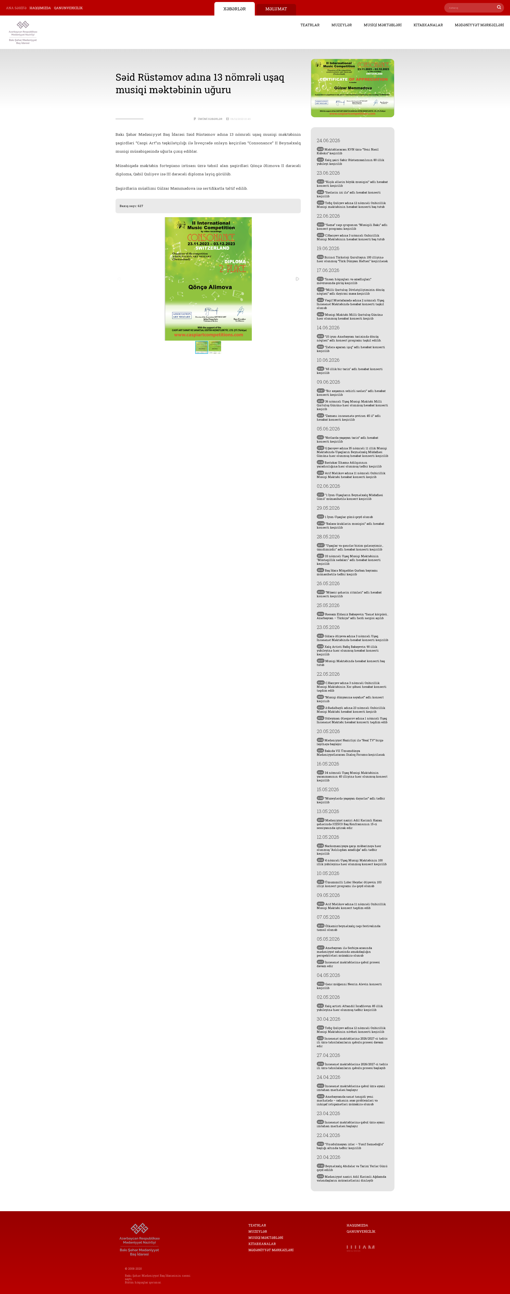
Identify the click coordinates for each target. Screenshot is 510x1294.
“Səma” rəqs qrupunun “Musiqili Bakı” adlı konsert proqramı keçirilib (352, 227)
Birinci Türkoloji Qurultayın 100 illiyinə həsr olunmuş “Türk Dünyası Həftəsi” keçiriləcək (352, 259)
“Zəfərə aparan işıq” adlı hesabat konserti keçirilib (351, 349)
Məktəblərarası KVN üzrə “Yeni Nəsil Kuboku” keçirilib (348, 151)
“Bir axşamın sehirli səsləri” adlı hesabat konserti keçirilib (351, 393)
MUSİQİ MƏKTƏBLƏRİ (383, 25)
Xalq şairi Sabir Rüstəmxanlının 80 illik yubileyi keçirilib (350, 162)
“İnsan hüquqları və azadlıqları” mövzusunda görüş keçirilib (344, 281)
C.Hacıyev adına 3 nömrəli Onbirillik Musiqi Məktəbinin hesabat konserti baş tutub (351, 237)
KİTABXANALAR (428, 25)
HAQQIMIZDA (40, 8)
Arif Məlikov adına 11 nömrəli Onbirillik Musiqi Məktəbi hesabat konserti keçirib (351, 475)
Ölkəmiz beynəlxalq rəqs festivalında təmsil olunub (348, 928)
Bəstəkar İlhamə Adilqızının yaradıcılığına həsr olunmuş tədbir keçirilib (349, 464)
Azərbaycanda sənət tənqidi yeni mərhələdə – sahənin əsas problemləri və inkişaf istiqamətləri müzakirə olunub (347, 1100)
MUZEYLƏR (342, 25)
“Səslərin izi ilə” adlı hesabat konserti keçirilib (349, 194)
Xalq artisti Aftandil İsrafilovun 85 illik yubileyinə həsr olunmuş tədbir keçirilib (350, 1008)
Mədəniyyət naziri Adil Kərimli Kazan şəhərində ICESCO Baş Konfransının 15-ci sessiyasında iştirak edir (349, 824)
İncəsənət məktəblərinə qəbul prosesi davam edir (348, 964)
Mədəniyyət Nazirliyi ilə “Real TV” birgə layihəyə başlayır (350, 742)
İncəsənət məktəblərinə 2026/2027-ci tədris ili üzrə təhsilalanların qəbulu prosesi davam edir (352, 1042)
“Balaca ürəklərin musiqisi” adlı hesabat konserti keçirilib (350, 525)
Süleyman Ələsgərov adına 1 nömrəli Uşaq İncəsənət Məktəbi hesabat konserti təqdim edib (352, 720)
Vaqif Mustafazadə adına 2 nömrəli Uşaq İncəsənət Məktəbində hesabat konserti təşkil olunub (350, 304)
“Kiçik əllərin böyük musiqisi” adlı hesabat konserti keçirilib (352, 184)
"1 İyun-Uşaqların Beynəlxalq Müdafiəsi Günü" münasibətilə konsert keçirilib (350, 497)
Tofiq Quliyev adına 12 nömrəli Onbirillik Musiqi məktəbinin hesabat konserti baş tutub (351, 205)
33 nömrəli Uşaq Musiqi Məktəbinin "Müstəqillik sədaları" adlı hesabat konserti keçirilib (349, 560)
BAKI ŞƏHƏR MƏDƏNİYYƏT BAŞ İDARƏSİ (23, 32)
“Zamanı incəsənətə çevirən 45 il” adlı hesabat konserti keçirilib (349, 417)
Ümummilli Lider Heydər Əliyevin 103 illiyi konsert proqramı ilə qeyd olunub (349, 884)
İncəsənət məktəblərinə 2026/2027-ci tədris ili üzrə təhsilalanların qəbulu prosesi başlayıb (352, 1066)
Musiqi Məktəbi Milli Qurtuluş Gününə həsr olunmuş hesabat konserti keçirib (350, 316)
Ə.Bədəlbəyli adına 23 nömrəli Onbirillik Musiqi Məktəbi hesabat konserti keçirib (351, 709)
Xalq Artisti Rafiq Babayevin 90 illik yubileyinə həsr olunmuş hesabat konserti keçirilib (348, 650)
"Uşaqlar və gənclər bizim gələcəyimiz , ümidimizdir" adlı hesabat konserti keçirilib (350, 547)
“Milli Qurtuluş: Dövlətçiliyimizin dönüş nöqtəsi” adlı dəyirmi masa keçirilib (350, 291)
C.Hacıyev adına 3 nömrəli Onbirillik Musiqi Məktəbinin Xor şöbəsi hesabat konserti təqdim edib (351, 686)
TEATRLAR (310, 25)
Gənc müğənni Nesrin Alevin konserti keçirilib (349, 986)
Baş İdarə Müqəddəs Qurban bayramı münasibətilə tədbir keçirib (347, 572)
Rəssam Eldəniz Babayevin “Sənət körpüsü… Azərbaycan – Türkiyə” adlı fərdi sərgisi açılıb (352, 616)
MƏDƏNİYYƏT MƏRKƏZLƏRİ (479, 25)
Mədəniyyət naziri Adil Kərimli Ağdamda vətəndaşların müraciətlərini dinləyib (351, 1178)
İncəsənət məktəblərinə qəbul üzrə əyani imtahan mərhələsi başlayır (351, 1088)
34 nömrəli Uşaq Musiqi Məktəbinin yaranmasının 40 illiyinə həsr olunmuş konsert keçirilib (352, 776)
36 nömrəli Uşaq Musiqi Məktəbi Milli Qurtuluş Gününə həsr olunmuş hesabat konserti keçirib (352, 405)
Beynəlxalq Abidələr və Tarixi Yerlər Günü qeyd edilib (352, 1168)
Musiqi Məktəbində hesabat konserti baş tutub (351, 663)
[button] (297, 279)
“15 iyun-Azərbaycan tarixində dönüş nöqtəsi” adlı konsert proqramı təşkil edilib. (349, 338)
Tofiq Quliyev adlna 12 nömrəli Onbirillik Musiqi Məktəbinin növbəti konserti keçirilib (351, 1030)
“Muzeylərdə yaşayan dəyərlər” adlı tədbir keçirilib (351, 800)
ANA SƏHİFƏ (16, 8)
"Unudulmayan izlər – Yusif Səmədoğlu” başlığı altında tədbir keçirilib (350, 1146)
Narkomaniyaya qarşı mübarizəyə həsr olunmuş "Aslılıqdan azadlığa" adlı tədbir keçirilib (349, 849)
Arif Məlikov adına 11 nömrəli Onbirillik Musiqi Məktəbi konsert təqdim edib (351, 906)
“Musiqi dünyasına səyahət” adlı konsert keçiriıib (350, 699)
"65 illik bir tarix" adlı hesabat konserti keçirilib (350, 371)
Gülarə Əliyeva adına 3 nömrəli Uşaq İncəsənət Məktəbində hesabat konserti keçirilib (352, 638)
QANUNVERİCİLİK (68, 8)
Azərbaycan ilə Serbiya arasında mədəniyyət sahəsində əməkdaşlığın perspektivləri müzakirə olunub (344, 951)
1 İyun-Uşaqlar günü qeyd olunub (345, 517)
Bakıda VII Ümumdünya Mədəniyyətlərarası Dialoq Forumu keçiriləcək (351, 752)
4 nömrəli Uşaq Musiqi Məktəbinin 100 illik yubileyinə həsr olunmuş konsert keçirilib (352, 862)
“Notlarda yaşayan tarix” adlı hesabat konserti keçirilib (347, 439)
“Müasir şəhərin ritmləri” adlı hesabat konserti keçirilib (349, 594)
